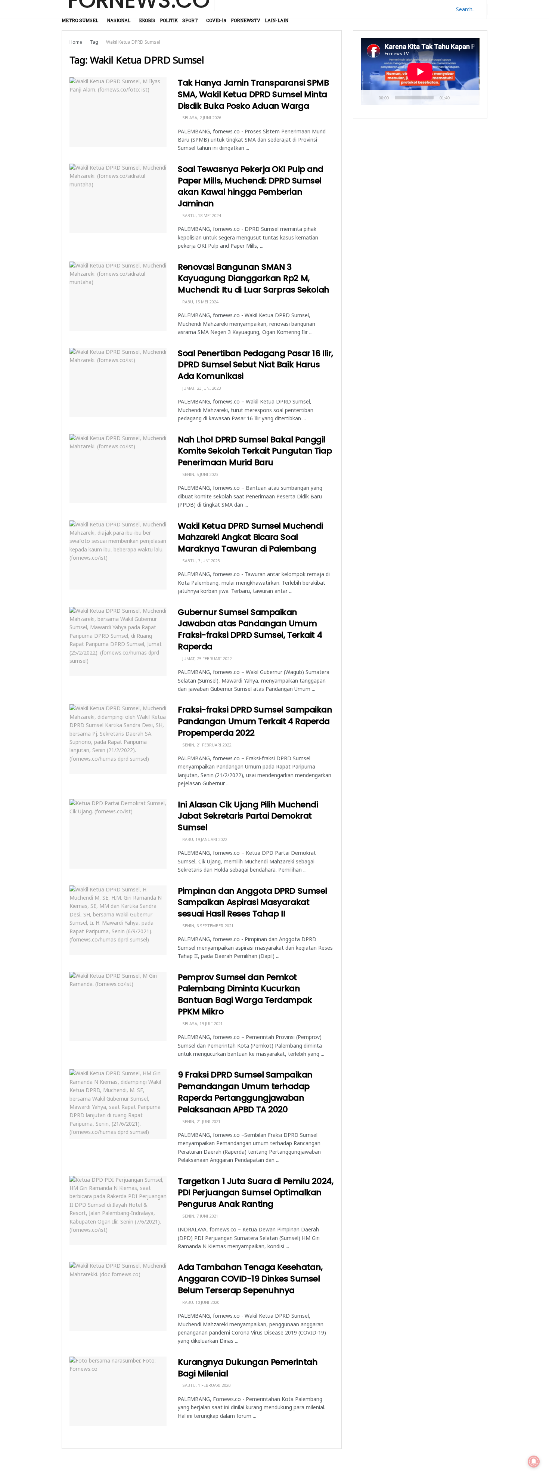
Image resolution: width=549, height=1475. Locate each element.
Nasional (118, 20)
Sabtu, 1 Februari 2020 (205, 1385)
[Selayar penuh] (470, 97)
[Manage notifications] (534, 1462)
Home (75, 42)
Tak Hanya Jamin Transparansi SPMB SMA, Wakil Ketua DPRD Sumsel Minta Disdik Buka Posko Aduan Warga (253, 94)
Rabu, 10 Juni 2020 (200, 1302)
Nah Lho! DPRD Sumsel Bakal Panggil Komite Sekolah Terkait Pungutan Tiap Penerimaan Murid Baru (255, 451)
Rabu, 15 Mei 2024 (199, 301)
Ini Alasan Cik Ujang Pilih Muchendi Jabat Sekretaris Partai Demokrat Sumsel (248, 816)
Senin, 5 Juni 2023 (199, 474)
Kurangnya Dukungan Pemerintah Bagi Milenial (247, 1367)
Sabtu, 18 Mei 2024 (201, 215)
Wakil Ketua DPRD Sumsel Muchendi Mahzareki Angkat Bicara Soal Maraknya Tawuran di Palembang (250, 537)
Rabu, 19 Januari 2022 (204, 839)
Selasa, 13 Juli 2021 (202, 1023)
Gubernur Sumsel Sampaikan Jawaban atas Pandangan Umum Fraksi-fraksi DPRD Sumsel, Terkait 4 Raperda (250, 629)
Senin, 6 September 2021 (207, 925)
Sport (190, 20)
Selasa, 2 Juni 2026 (201, 117)
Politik (169, 20)
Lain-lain (276, 20)
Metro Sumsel (80, 20)
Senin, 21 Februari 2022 (206, 745)
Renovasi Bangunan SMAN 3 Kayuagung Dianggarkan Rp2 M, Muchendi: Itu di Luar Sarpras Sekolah (253, 278)
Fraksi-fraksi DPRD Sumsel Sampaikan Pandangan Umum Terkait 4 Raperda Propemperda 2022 (255, 721)
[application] (420, 71)
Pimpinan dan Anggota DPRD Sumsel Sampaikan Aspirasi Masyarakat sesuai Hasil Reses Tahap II (252, 902)
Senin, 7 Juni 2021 (199, 1216)
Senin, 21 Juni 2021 (200, 1121)
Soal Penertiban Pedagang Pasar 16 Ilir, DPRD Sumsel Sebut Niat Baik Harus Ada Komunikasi (255, 364)
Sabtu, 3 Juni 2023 (200, 560)
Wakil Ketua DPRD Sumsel (133, 42)
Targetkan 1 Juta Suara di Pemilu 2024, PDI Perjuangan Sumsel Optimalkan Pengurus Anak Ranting (255, 1192)
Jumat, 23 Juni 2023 (201, 388)
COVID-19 (216, 20)
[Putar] (370, 97)
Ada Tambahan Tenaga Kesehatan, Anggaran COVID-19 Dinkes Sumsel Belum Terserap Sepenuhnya (250, 1278)
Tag (94, 42)
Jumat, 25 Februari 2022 (206, 658)
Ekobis (147, 20)
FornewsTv (245, 20)
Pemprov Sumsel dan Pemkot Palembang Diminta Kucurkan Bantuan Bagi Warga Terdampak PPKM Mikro (245, 994)
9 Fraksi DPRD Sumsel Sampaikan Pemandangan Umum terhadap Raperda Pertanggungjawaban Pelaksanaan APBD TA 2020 (245, 1092)
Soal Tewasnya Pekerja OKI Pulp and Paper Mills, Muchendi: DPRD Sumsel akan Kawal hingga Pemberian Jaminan (250, 186)
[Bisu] (456, 97)
